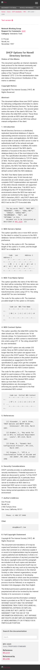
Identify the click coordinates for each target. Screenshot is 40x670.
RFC (25, 12)
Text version (6, 20)
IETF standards (17, 12)
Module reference (26, 8)
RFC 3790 (6, 659)
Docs (9, 12)
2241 (24, 31)
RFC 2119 (18, 222)
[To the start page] (5, 667)
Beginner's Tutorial (9, 8)
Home (3, 12)
